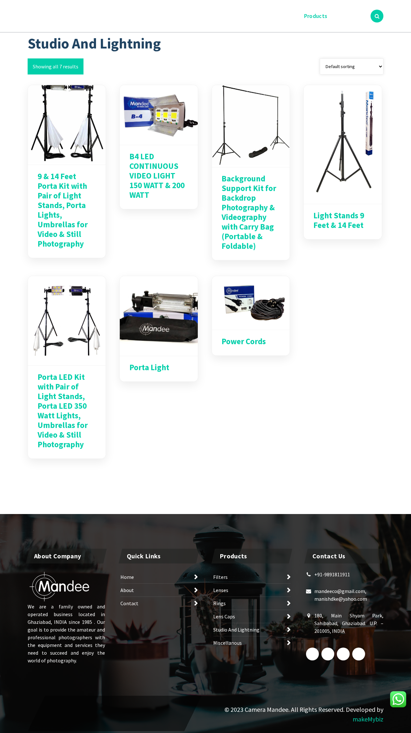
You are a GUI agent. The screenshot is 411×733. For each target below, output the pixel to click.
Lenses (220, 590)
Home (262, 16)
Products (315, 16)
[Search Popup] (377, 16)
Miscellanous (227, 643)
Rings (219, 603)
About (287, 16)
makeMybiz (368, 719)
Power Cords (244, 341)
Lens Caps (224, 616)
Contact (346, 16)
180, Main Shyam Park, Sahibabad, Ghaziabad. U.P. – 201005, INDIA (348, 623)
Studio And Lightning (236, 629)
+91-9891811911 (332, 574)
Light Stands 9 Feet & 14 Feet (338, 220)
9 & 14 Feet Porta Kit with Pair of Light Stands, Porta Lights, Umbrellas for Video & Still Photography (63, 210)
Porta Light (149, 367)
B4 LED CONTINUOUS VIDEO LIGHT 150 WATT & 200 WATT (157, 176)
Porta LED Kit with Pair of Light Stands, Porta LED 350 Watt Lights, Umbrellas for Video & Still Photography (63, 410)
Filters (220, 577)
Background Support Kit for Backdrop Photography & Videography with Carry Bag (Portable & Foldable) (249, 212)
